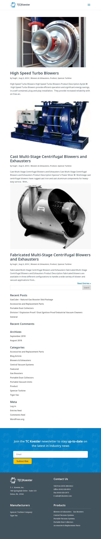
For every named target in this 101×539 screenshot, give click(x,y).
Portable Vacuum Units (21, 382)
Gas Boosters (16, 373)
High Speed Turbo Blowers (34, 73)
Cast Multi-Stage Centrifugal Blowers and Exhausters (48, 158)
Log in (13, 406)
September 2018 (17, 336)
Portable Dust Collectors (22, 308)
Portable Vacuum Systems (64, 518)
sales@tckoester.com (63, 496)
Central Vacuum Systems (22, 364)
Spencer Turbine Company (21, 512)
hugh (15, 78)
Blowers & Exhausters (40, 78)
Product (53, 78)
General (14, 317)
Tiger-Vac (14, 395)
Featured (14, 369)
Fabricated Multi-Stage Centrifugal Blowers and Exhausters (50, 257)
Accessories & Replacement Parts (67, 525)
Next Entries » (84, 283)
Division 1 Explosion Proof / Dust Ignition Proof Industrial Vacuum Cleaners (46, 312)
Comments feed (17, 414)
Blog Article (15, 356)
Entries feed (16, 410)
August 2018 (16, 340)
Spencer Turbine (64, 78)
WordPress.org (17, 419)
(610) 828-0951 (65, 489)
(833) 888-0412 (67, 486)
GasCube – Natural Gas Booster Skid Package (31, 299)
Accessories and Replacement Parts (27, 304)
